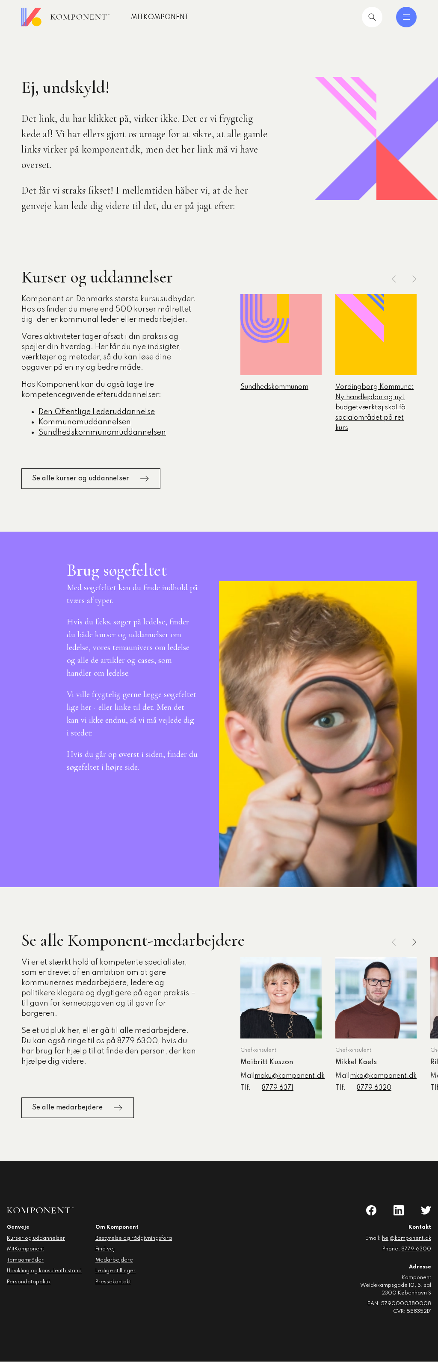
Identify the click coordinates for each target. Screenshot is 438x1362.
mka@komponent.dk (383, 1076)
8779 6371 (277, 1088)
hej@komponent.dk (406, 1238)
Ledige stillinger (115, 1271)
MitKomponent (160, 17)
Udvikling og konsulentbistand (44, 1271)
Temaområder (25, 1260)
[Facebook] (371, 1210)
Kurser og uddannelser (36, 1238)
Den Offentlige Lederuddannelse (96, 412)
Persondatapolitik (29, 1282)
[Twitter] (426, 1210)
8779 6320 (374, 1088)
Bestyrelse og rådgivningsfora (133, 1238)
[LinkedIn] (399, 1210)
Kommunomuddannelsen (84, 422)
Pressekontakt (113, 1282)
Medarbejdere (114, 1260)
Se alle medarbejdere (67, 1107)
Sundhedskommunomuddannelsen (102, 432)
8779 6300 (416, 1249)
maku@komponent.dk (290, 1076)
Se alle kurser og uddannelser (80, 478)
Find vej (105, 1249)
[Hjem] (65, 17)
